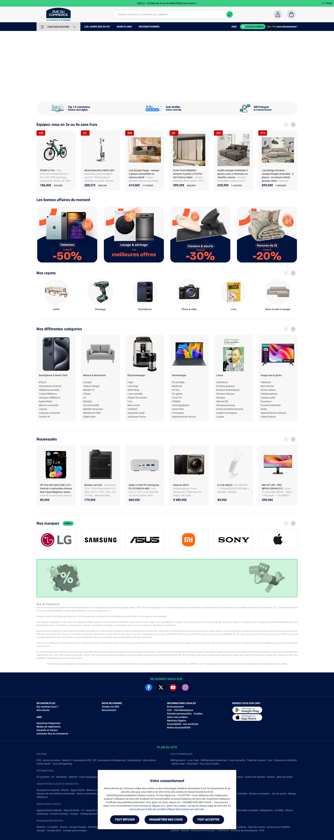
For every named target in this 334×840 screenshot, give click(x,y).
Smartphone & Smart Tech (53, 375)
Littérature (222, 382)
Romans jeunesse (225, 405)
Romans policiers (225, 386)
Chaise (86, 393)
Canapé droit (54, 830)
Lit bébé (279, 810)
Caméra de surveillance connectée (56, 793)
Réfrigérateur (177, 760)
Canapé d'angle (77, 827)
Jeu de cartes (279, 793)
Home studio (44, 763)
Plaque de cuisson (137, 397)
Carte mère (178, 409)
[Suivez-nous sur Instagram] (185, 687)
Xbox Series (149, 760)
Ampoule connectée (49, 412)
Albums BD (222, 401)
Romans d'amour (225, 393)
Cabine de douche (255, 777)
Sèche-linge (178, 763)
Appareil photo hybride (49, 810)
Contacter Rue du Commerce (52, 733)
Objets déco (89, 416)
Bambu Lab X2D (93, 485)
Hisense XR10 (181, 485)
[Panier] (291, 14)
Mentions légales (176, 720)
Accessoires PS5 (82, 760)
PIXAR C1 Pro (47, 170)
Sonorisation (134, 760)
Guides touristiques (226, 412)
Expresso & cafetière (285, 760)
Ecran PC (177, 397)
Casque (74, 813)
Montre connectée (48, 405)
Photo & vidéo (189, 309)
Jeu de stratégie (238, 793)
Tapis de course (256, 827)
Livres (219, 375)
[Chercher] (229, 14)
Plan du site (167, 747)
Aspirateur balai (136, 412)
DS (94, 760)
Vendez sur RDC (110, 706)
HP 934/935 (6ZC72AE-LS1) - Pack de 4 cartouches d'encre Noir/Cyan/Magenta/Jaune (56, 488)
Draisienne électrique (203, 830)
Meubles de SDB (91, 412)
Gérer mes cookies (177, 717)
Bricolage (100, 309)
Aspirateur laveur (137, 416)
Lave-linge (193, 760)
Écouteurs (266, 401)
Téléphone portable (49, 390)
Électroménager (136, 375)
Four (130, 401)
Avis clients (43, 710)
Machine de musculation (244, 830)
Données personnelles (179, 713)
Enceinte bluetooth (271, 405)
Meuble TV (88, 390)
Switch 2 (66, 760)
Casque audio (268, 397)
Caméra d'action (59, 813)
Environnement (175, 706)
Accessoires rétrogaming (111, 760)
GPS (262, 830)
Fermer (328, 3)
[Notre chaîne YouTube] (173, 687)
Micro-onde (134, 405)
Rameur (185, 830)
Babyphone (266, 810)
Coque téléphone (48, 393)
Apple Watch (45, 401)
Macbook (177, 386)
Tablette (176, 401)
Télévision (266, 382)
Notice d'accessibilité (179, 727)
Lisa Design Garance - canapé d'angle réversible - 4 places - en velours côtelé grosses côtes (277, 175)
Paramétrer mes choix (166, 819)
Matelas (87, 401)
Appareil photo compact (274, 412)
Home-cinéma (268, 390)
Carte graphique (180, 405)
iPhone (42, 382)
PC (52, 777)
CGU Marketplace (183, 710)
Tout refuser (125, 819)
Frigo (130, 382)
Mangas (220, 397)
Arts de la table (91, 405)
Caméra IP (44, 416)
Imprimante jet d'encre (184, 416)
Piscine (271, 777)
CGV (169, 710)
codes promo (53, 658)
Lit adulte (52, 827)
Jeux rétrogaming (62, 763)
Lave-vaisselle (237, 760)
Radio (264, 409)
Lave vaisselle (135, 393)
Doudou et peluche (259, 793)
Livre (233, 309)
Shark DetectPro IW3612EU (99, 170)
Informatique (179, 375)
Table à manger (91, 386)
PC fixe (175, 390)
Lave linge (133, 386)
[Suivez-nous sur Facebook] (148, 687)
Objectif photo (268, 416)
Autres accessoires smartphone (94, 793)
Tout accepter (208, 819)
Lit (84, 397)
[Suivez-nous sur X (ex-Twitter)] (160, 687)
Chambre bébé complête (245, 810)
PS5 (39, 760)
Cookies (198, 713)
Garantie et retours (47, 730)
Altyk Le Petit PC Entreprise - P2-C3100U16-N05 (145, 487)
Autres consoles (51, 760)
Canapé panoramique (75, 830)
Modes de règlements (49, 726)
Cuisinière (192, 763)
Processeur (178, 412)
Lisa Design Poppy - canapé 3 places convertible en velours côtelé (144, 174)
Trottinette (223, 830)
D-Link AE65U (225, 485)
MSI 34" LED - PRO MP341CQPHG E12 (272, 487)
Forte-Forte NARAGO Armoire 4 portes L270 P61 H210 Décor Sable (187, 174)
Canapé (87, 382)
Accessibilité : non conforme (182, 724)
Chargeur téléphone (49, 397)
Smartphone (145, 309)
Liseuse (43, 409)
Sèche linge (134, 390)
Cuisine (220, 416)
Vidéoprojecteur (269, 393)
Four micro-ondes (209, 763)
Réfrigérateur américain (214, 760)
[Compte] (278, 14)
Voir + (68, 523)
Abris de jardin (285, 777)
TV (82, 810)
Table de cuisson (256, 760)
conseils (40, 658)
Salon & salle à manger (278, 309)
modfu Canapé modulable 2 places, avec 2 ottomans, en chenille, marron (232, 174)
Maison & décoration (94, 375)
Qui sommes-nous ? (47, 706)
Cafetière (132, 409)
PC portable (178, 382)
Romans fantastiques (228, 390)
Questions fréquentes (49, 723)
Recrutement (109, 710)
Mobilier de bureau (93, 409)
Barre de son (267, 386)
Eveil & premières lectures (229, 409)
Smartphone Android (50, 386)
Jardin (56, 309)
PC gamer (177, 393)
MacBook (61, 777)
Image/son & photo (271, 375)
